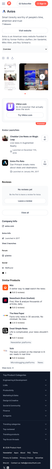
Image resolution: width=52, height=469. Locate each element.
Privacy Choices (26, 458)
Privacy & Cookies (10, 458)
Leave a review (25, 201)
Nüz (12, 285)
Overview (7, 49)
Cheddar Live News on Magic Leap (24, 138)
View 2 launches (9, 243)
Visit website (25, 30)
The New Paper (17, 313)
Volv (12, 348)
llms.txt (6, 463)
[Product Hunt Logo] (9, 3)
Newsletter (7, 453)
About (22, 453)
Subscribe (26, 3)
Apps (16, 453)
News (40, 362)
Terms (35, 453)
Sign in (43, 3)
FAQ (29, 453)
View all (25, 212)
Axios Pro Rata (17, 161)
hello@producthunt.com (31, 463)
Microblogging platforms (22, 362)
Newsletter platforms (21, 342)
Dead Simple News (19, 328)
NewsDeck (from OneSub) (22, 298)
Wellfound (9, 268)
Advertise (39, 458)
